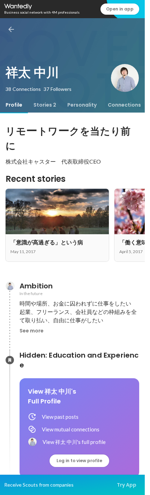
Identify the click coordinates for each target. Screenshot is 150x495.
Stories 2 (44, 104)
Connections (124, 104)
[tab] (14, 104)
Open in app (120, 9)
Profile (14, 104)
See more (32, 330)
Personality (82, 104)
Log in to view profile (79, 461)
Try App (126, 484)
